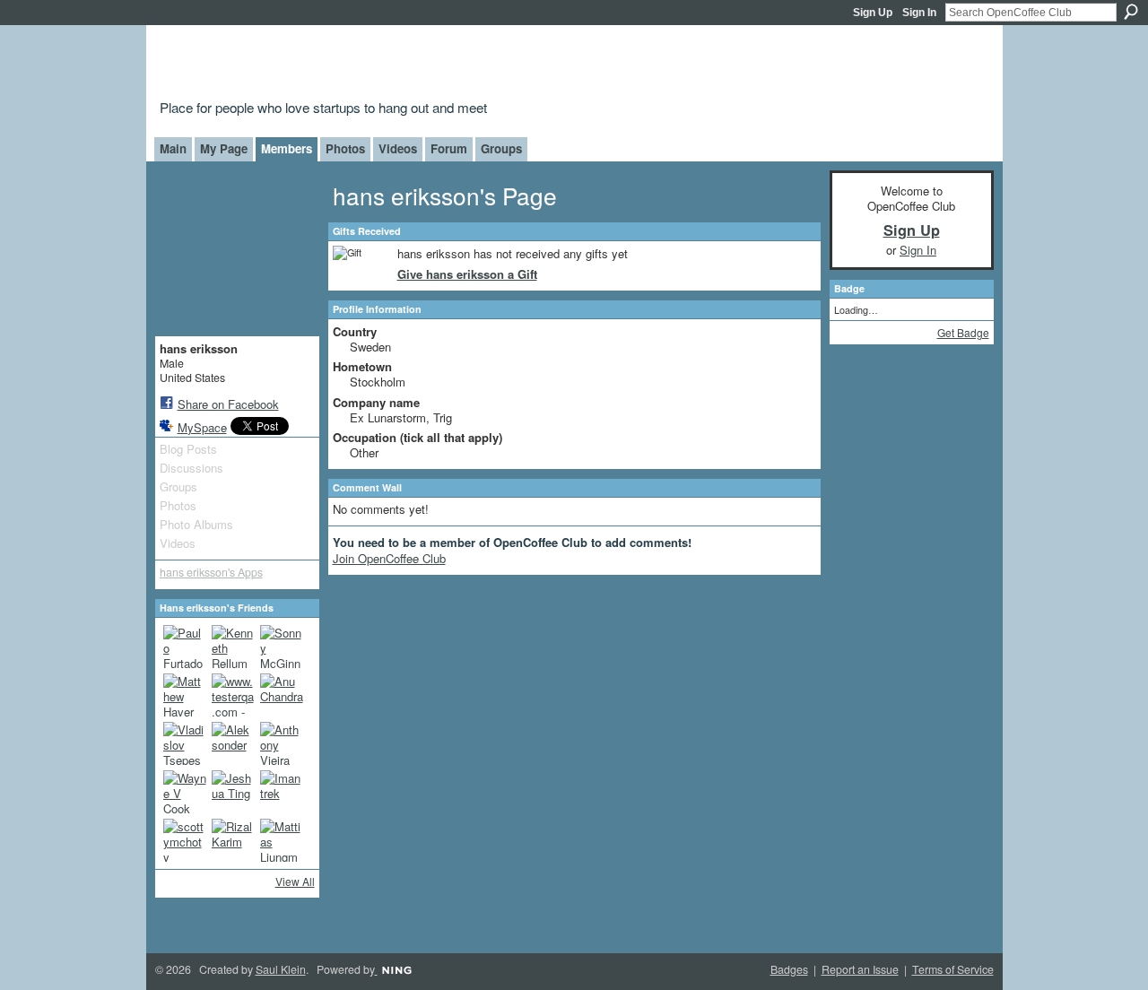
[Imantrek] (281, 791)
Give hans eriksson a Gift (467, 273)
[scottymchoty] (184, 840)
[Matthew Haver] (184, 694)
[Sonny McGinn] (281, 646)
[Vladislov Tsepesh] (184, 743)
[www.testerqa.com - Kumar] (233, 694)
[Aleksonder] (233, 743)
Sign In (919, 12)
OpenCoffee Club (450, 65)
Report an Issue (860, 969)
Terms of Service (953, 969)
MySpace (202, 427)
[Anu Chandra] (281, 694)
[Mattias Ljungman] (281, 840)
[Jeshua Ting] (233, 791)
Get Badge (963, 332)
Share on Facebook (228, 403)
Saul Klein (281, 969)
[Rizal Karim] (233, 840)
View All (295, 881)
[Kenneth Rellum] (233, 646)
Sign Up (872, 12)
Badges (789, 969)
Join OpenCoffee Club (389, 558)
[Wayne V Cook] (184, 791)
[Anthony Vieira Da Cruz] (281, 743)
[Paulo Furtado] (184, 646)
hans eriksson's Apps (211, 572)
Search (1131, 12)
